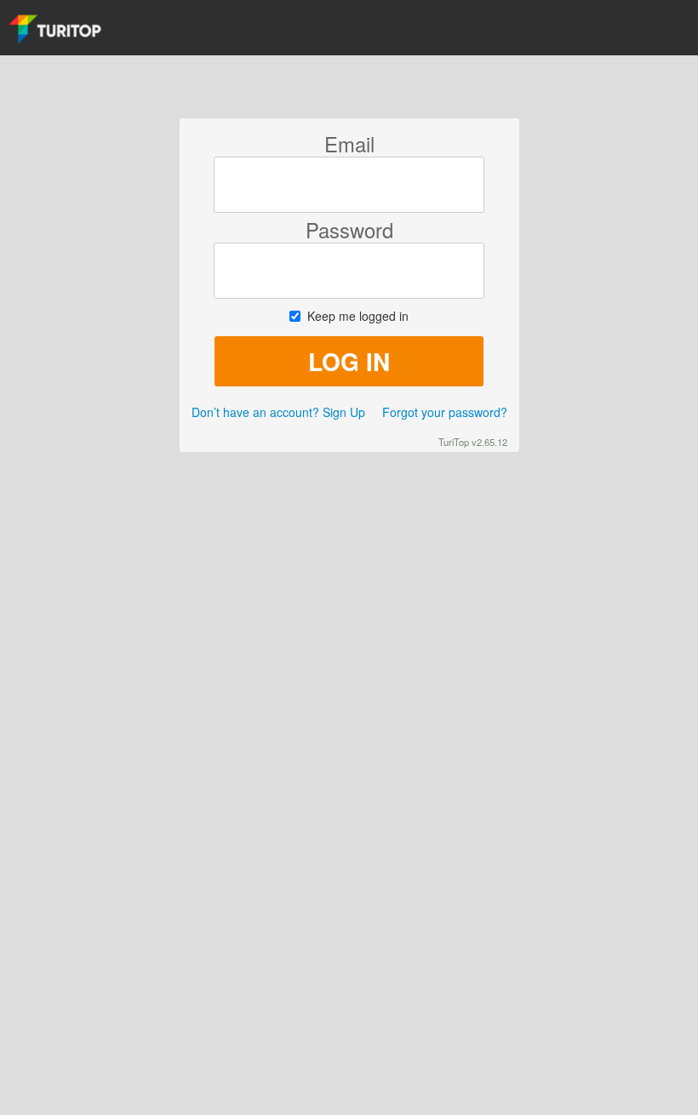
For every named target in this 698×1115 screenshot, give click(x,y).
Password (349, 229)
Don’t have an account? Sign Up (278, 411)
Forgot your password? (444, 411)
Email (349, 143)
